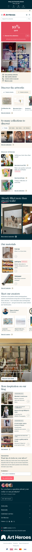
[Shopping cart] (29, 14)
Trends (5, 128)
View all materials (6, 288)
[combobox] (14, 19)
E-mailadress (4, 470)
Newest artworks (24, 92)
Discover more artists (8, 379)
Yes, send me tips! (7, 478)
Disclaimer (15, 543)
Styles (12, 128)
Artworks (4, 506)
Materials (4, 510)
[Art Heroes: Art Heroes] (30, 517)
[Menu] (2, 15)
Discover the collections (17, 36)
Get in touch (7, 499)
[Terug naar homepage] (9, 15)
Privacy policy (16, 545)
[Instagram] (7, 522)
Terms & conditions (7, 543)
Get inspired (4, 449)
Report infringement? (24, 543)
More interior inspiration (7, 236)
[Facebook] (12, 522)
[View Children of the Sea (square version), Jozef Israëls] (20, 224)
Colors (20, 128)
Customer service (7, 514)
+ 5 (28, 69)
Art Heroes (4, 517)
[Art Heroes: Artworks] (30, 506)
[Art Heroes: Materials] (30, 510)
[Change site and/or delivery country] (30, 10)
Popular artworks (9, 92)
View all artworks (5, 113)
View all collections (6, 145)
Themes (27, 128)
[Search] (29, 18)
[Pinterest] (9, 522)
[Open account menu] (26, 14)
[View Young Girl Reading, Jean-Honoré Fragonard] (31, 212)
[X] (14, 522)
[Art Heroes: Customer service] (30, 514)
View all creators (5, 334)
